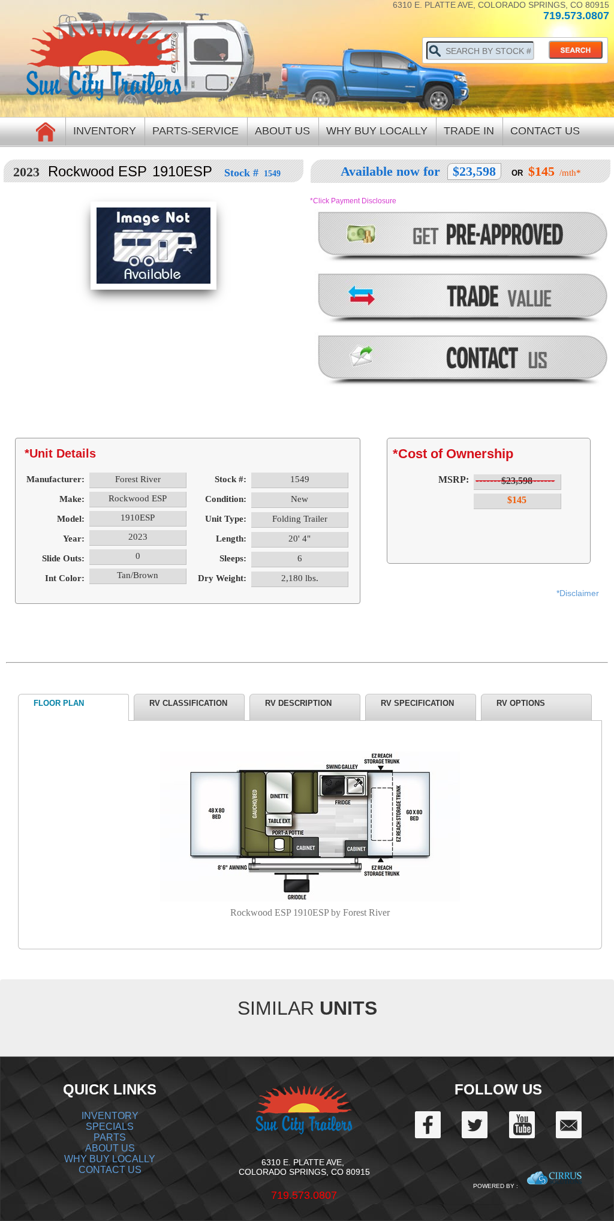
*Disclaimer (577, 593)
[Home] (46, 131)
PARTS (110, 1137)
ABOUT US (110, 1148)
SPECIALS (110, 1126)
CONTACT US (110, 1170)
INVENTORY (110, 1116)
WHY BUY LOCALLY (109, 1159)
